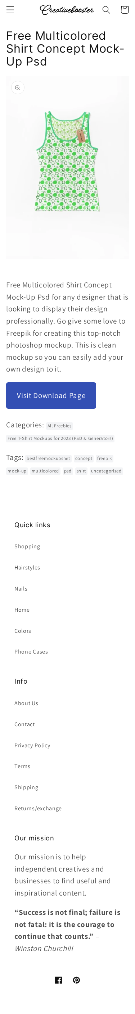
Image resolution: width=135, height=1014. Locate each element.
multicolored (45, 471)
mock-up (17, 471)
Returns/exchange (38, 808)
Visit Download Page (51, 395)
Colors (22, 631)
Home (22, 609)
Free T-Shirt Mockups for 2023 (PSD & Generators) (60, 438)
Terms (22, 766)
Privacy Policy (32, 745)
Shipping (26, 787)
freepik (104, 458)
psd (68, 471)
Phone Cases (31, 651)
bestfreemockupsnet (48, 458)
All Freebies (60, 426)
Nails (20, 588)
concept (84, 458)
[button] (10, 10)
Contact (24, 724)
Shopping (27, 546)
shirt (81, 471)
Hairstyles (27, 567)
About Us (26, 703)
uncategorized (106, 471)
